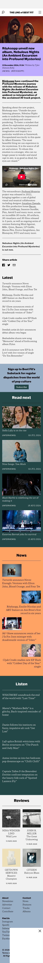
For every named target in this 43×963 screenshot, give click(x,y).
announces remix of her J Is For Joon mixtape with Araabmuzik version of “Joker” (17, 309)
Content (27, 898)
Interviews (9, 435)
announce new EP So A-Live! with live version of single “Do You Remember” (18, 352)
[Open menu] (40, 12)
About (5, 898)
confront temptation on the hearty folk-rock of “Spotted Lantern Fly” (19, 776)
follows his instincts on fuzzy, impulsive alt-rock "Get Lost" (19, 728)
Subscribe (21, 387)
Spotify (5, 925)
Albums (27, 911)
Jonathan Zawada (31, 203)
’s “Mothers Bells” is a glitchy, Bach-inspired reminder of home (21, 712)
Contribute (7, 911)
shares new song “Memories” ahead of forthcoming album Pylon (19, 341)
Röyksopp (8, 81)
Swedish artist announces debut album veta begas (19, 331)
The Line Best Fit (22, 12)
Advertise (7, 904)
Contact (6, 908)
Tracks (26, 908)
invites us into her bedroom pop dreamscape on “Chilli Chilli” (21, 760)
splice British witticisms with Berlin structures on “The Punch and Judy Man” (21, 745)
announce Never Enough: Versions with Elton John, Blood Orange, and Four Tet (19, 286)
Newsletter (7, 901)
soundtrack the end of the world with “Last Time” (21, 696)
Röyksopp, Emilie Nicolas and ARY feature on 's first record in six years (18, 298)
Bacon (32, 206)
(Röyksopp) (17, 71)
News (6, 71)
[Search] (3, 12)
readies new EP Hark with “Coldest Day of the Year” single (19, 321)
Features (27, 904)
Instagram (7, 921)
